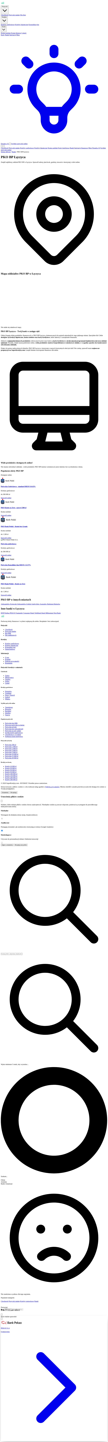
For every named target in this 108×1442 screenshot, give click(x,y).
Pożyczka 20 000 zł (11, 758)
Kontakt (7, 659)
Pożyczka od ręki (11, 727)
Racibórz (8, 711)
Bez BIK (8, 633)
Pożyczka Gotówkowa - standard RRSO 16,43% (18, 486)
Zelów (7, 681)
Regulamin (8, 663)
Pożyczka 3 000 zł (11, 750)
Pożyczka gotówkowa (8, 544)
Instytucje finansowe (81, 148)
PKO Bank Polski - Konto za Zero (13, 584)
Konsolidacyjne (34, 25)
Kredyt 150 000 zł (11, 776)
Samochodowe (10, 649)
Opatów (7, 679)
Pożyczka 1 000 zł (11, 747)
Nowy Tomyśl (10, 695)
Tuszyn (7, 715)
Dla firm (23, 15)
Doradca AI (96, 148)
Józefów (8, 713)
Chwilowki (4, 1301)
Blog (18, 35)
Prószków (8, 691)
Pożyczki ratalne (14, 15)
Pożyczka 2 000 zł (11, 748)
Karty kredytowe (64, 148)
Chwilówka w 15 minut (13, 735)
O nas (7, 657)
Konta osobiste (6, 33)
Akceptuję (13, 792)
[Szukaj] (10, 144)
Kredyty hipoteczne (21, 25)
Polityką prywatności (52, 787)
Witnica (7, 699)
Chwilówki (4, 15)
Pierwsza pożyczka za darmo (14, 725)
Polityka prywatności (12, 661)
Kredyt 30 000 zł (10, 770)
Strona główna (6, 152)
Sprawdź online (6, 498)
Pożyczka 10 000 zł (11, 754)
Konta (3, 27)
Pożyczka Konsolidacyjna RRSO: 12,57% (16, 565)
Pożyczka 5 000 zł (11, 752)
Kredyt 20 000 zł (10, 768)
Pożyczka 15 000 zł (11, 756)
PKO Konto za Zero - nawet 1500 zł (13, 508)
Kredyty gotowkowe (27, 1301)
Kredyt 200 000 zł (11, 778)
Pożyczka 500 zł (10, 745)
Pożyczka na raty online (13, 731)
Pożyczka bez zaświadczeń (14, 729)
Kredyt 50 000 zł (10, 772)
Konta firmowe (16, 33)
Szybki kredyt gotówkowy (14, 733)
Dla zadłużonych (10, 635)
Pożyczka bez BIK (11, 723)
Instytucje (12, 35)
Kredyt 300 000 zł (11, 780)
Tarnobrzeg (9, 707)
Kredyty (4, 17)
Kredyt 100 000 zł (11, 774)
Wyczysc (8, 1309)
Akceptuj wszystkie (21, 845)
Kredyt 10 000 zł (10, 766)
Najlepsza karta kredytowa (14, 736)
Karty (3, 35)
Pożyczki (5, 6)
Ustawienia (5, 792)
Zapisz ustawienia (7, 845)
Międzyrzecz (9, 677)
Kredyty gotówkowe (8, 25)
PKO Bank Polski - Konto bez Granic (14, 526)
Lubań (7, 683)
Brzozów (8, 709)
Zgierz (7, 676)
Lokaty (24, 33)
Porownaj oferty (17, 1309)
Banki (7, 35)
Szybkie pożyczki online (19, 144)
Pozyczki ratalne (14, 1301)
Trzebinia (8, 693)
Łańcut (7, 697)
